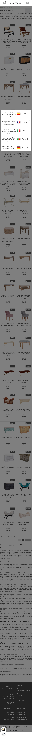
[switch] (3, 734)
